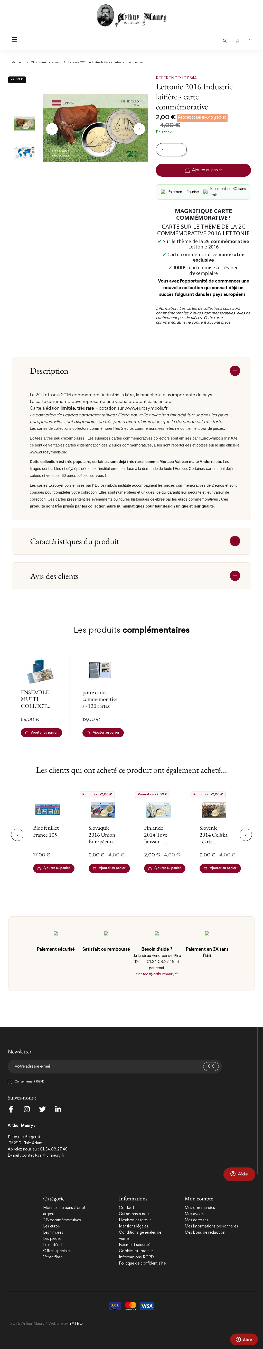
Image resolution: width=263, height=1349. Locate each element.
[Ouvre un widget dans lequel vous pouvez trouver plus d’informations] (244, 1340)
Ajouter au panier (207, 170)
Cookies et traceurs (136, 1251)
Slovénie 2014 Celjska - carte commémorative (214, 841)
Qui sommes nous (135, 1214)
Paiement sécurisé (134, 1245)
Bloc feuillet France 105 (46, 831)
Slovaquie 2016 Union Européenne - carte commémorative (102, 844)
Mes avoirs (194, 1214)
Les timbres (53, 1232)
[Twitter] (42, 1109)
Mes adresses (196, 1220)
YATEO (76, 1324)
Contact (126, 1208)
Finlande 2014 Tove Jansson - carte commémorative (158, 844)
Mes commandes (200, 1208)
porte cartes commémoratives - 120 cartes (100, 699)
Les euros (51, 1226)
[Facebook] (11, 1109)
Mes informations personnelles (211, 1226)
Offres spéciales (57, 1251)
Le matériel (52, 1245)
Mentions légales (133, 1226)
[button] (239, 1174)
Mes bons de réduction (205, 1232)
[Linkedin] (58, 1109)
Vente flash (53, 1257)
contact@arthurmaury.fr (157, 974)
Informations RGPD (136, 1257)
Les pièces (52, 1239)
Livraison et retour (135, 1220)
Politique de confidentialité (142, 1263)
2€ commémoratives (62, 1220)
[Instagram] (26, 1109)
